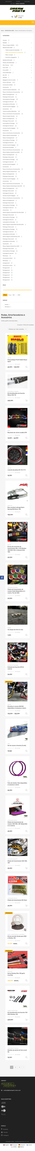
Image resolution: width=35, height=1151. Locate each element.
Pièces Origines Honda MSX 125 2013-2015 (13, 224)
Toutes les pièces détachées (10, 89)
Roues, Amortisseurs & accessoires (11, 92)
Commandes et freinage (13, 391)
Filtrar (5, 295)
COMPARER (27, 1)
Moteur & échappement (8, 94)
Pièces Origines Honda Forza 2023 (11, 152)
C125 (9, 743)
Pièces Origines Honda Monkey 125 (11, 236)
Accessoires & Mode (8, 84)
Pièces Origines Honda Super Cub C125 (12, 186)
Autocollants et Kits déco (9, 104)
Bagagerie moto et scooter (9, 80)
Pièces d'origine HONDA (8, 45)
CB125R (5, 77)
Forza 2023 (5, 70)
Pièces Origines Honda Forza (10, 171)
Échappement (6, 267)
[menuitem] (6, 1145)
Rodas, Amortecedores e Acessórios (16, 934)
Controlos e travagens (13, 665)
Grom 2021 (10, 505)
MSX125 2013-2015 (7, 60)
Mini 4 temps (6, 65)
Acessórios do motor (12, 587)
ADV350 (9, 627)
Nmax (9, 430)
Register (22, 3)
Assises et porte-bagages (9, 106)
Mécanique (5, 255)
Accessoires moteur (12, 820)
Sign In (17, 3)
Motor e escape (9, 54)
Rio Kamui (7, 306)
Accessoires (6, 87)
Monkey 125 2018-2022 (12, 1010)
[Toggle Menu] (33, 22)
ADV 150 (9, 357)
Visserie (5, 40)
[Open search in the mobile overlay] (12, 16)
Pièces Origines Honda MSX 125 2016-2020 (13, 212)
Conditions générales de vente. (22, 1141)
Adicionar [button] (26, 401)
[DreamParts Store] (17, 11)
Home (2, 30)
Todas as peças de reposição (12, 50)
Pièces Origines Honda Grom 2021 (11, 246)
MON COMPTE (8, 1)
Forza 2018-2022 (7, 72)
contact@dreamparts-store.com (12, 1090)
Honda (6, 304)
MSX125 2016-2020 (9, 30)
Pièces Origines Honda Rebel (10, 135)
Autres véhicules (7, 82)
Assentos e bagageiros (11, 57)
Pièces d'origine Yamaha (9, 116)
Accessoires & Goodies (8, 147)
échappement (6, 263)
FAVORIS (18, 1)
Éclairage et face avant (8, 97)
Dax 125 (9, 544)
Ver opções (26, 367)
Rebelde (5, 42)
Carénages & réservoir (8, 101)
